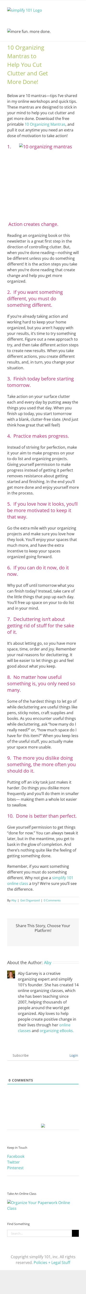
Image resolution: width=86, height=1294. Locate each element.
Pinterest (15, 1167)
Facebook (15, 1156)
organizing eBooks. (57, 1030)
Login (73, 1055)
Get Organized (30, 900)
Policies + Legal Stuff (52, 1262)
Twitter (13, 1162)
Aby (13, 900)
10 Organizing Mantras (45, 124)
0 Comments (52, 900)
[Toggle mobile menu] (77, 7)
